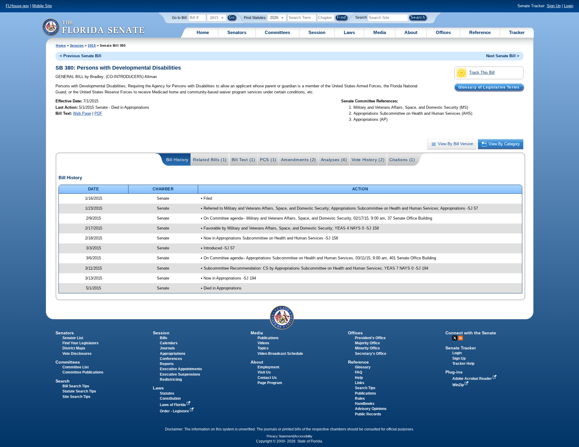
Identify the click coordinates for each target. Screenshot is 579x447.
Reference (480, 32)
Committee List (75, 367)
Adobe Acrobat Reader (472, 378)
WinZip (458, 385)
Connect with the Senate (470, 332)
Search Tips (365, 388)
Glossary (363, 367)
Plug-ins (454, 372)
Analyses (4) (334, 159)
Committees (277, 32)
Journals (167, 348)
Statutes (167, 393)
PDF (98, 113)
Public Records (368, 414)
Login (568, 6)
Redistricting (171, 379)
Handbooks (365, 403)
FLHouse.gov (17, 6)
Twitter (454, 338)
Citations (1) (402, 159)
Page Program (270, 383)
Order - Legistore (175, 411)
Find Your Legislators (80, 343)
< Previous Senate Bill (80, 56)
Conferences (171, 359)
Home (203, 32)
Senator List (72, 338)
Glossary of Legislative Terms (489, 87)
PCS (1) (268, 159)
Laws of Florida (173, 405)
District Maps (73, 348)
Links (359, 383)
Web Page (82, 113)
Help (359, 378)
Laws (349, 32)
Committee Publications (82, 372)
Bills (163, 338)
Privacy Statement (280, 436)
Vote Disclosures (77, 353)
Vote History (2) (368, 159)
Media (379, 32)
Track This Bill (482, 72)
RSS (460, 338)
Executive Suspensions (180, 374)
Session (316, 32)
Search (361, 17)
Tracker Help (463, 363)
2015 (92, 45)
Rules (360, 398)
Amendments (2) (298, 159)
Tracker (517, 32)
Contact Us (267, 378)
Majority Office (367, 343)
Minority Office (367, 348)
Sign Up (554, 6)
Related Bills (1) (210, 159)
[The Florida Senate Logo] (93, 27)
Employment (268, 367)
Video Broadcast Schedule (280, 353)
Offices (443, 32)
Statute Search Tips (79, 391)
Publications (268, 338)
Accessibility (303, 436)
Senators (236, 32)
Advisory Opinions (371, 409)
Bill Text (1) (243, 159)
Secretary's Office (370, 353)
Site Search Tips (76, 397)
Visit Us (264, 372)
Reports (167, 364)
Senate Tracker (460, 347)
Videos (263, 343)
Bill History (177, 159)
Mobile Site (42, 6)
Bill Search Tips (75, 386)
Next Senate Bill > (502, 56)
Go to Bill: (180, 18)
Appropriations (172, 353)
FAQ (358, 372)
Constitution (170, 398)
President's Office (370, 338)
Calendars (169, 343)
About (410, 32)
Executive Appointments (181, 369)
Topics (263, 348)
